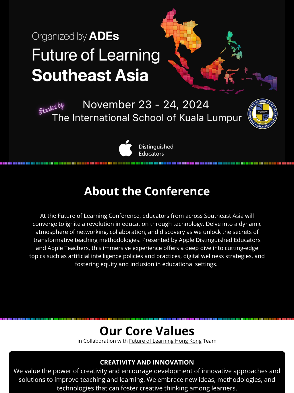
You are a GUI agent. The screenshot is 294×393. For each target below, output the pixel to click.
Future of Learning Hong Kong (165, 340)
